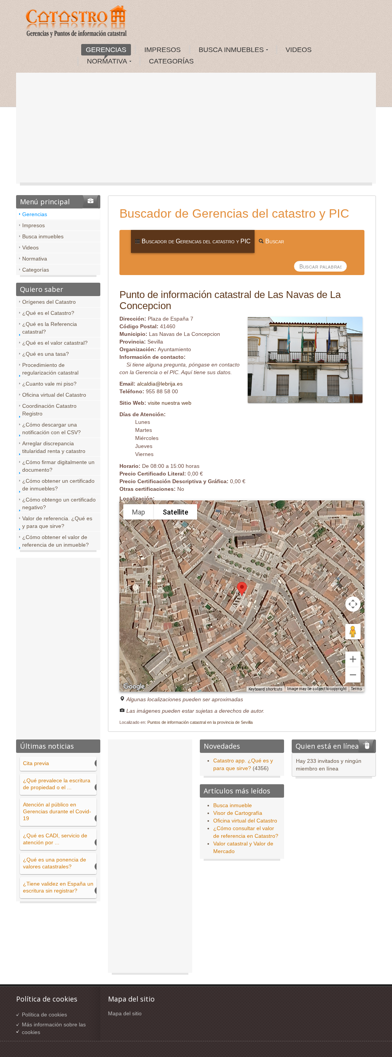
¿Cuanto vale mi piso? (49, 384)
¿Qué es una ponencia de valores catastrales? (54, 863)
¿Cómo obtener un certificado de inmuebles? (58, 485)
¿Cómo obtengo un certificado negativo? (59, 503)
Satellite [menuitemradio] (175, 512)
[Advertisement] (196, 130)
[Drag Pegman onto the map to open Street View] (353, 631)
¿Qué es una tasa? (45, 354)
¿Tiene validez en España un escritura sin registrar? (58, 887)
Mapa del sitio (125, 1013)
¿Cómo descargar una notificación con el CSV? (51, 428)
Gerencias (34, 214)
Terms (356, 689)
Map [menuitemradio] (138, 512)
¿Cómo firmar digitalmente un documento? (58, 466)
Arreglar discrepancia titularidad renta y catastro (53, 447)
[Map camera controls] (353, 604)
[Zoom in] (353, 659)
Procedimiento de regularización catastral (50, 369)
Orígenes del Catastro (49, 302)
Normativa (34, 259)
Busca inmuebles (43, 236)
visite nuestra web (169, 403)
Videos (30, 247)
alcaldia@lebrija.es (160, 384)
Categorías (35, 270)
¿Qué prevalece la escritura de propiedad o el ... (56, 783)
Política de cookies (44, 1014)
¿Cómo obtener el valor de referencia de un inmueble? (55, 541)
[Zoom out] (353, 674)
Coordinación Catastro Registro (49, 410)
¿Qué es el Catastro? (48, 313)
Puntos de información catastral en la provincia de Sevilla (200, 722)
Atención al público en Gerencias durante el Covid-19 (57, 811)
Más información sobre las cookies (54, 1028)
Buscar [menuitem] (274, 241)
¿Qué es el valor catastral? (55, 343)
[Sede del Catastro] (77, 22)
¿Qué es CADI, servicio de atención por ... (55, 838)
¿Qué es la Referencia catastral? (49, 328)
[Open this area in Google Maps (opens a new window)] (134, 687)
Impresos (33, 225)
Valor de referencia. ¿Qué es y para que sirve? (57, 522)
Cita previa (36, 763)
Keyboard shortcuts (265, 689)
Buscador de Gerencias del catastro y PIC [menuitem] (195, 241)
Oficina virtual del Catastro (54, 395)
